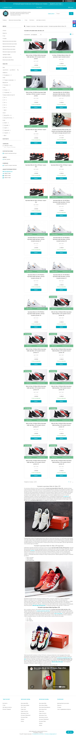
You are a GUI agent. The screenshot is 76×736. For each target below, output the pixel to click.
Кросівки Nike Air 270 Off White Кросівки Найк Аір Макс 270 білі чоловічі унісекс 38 (61, 239)
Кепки (22, 721)
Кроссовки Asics (43, 709)
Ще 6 (5, 110)
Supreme (33, 550)
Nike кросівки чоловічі (42, 26)
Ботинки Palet (24, 717)
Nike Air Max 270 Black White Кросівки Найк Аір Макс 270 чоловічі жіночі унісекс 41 (36, 425)
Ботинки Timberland (25, 715)
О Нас (4, 705)
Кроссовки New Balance (44, 707)
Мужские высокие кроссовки (9, 41)
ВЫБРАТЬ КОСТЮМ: (56, 4)
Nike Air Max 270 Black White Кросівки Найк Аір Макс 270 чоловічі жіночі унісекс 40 (61, 388)
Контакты (32, 20)
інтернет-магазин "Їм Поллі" (43, 610)
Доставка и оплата (40, 20)
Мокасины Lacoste (43, 717)
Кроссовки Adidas (25, 705)
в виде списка (72, 35)
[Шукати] (71, 13)
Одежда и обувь (6, 54)
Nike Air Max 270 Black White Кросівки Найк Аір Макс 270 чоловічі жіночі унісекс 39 (36, 388)
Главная (5, 20)
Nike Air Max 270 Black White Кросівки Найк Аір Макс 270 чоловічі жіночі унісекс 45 (61, 462)
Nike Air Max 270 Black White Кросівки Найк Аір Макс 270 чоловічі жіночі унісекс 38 (61, 350)
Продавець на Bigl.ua (38, 732)
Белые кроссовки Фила (8, 59)
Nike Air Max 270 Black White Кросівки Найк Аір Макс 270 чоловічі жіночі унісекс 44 (36, 462)
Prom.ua (45, 731)
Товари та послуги (31, 26)
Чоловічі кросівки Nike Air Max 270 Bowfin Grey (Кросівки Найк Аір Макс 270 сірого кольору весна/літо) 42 (61, 131)
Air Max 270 (66, 496)
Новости (5, 33)
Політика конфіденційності (51, 734)
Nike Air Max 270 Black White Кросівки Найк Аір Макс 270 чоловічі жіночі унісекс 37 (36, 350)
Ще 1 (5, 135)
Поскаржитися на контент (38, 734)
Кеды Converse (24, 711)
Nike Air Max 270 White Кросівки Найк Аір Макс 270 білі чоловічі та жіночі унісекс (36, 94)
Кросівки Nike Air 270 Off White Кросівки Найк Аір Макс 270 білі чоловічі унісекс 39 (35, 276)
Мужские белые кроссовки (9, 46)
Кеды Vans (23, 709)
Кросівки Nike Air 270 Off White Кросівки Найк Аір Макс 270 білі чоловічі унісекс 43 (35, 313)
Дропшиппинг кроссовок (63, 703)
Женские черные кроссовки (9, 51)
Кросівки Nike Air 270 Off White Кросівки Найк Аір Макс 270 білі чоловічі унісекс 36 (61, 202)
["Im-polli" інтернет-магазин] (6, 16)
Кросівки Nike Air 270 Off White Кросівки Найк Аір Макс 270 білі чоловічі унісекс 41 (61, 276)
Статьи (4, 30)
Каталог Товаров (7, 709)
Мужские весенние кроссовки (10, 43)
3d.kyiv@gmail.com (8, 171)
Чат (71, 732)
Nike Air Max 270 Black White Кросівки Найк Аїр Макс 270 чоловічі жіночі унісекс (36, 56)
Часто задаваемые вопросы (64, 709)
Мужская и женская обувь (15, 20)
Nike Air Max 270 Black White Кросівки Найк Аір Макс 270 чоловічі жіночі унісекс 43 (61, 425)
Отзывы (5, 38)
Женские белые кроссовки (9, 49)
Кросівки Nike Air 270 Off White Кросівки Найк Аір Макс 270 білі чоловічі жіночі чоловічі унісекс (61, 94)
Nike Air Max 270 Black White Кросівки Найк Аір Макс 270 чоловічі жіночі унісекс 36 (61, 313)
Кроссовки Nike (24, 703)
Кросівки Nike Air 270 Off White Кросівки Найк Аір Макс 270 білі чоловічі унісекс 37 (35, 239)
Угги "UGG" (23, 707)
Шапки (22, 719)
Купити (35, 70)
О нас (26, 20)
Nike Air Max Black (58, 613)
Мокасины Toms (24, 713)
